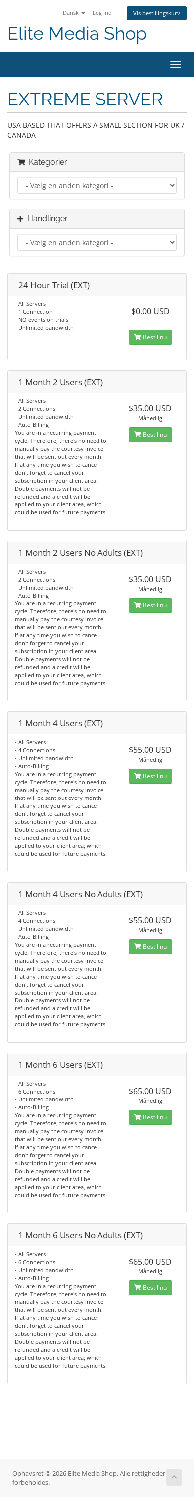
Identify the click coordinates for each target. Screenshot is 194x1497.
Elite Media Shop (77, 33)
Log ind (102, 12)
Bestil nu (154, 337)
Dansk (71, 12)
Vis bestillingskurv (156, 13)
